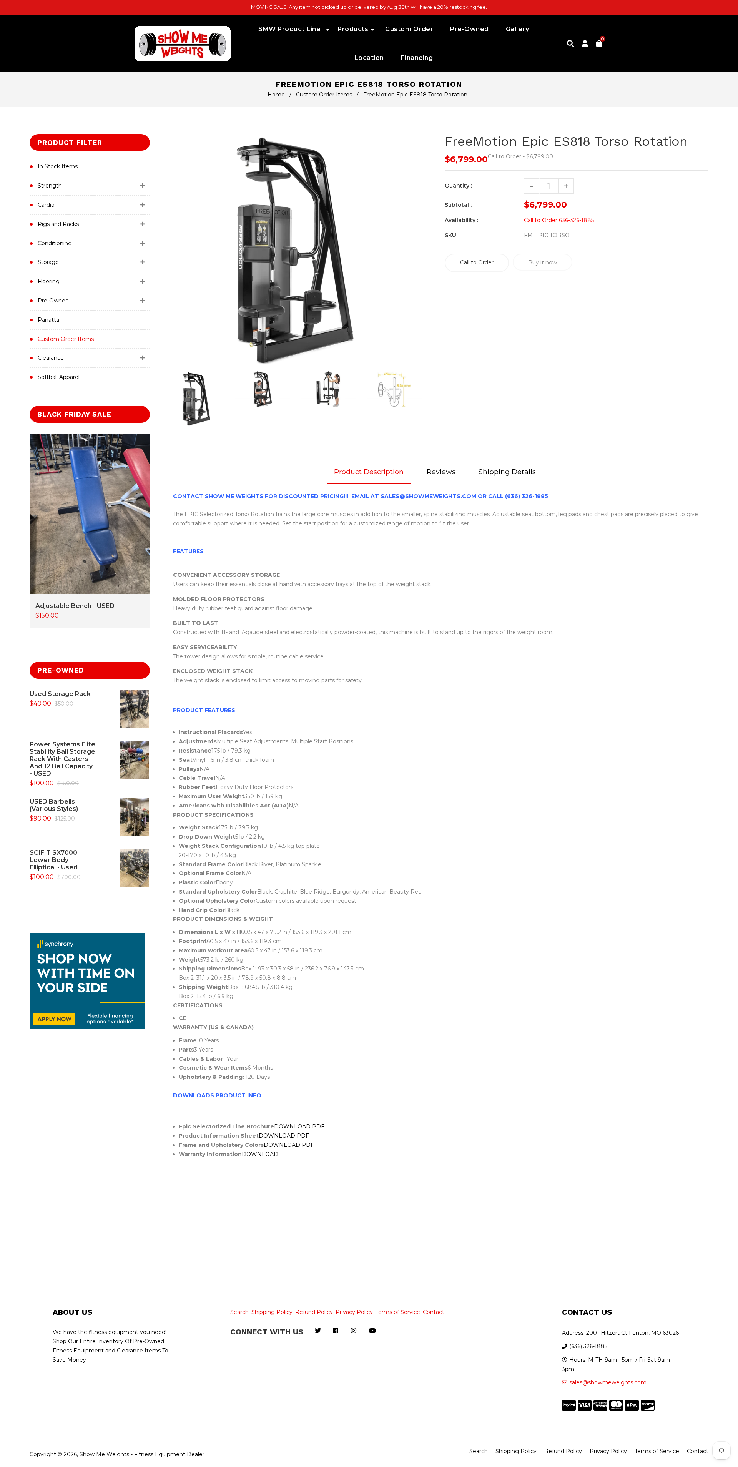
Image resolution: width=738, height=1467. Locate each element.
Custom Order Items (324, 94)
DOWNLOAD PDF (299, 1126)
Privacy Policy (354, 1312)
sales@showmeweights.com (608, 1382)
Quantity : (458, 185)
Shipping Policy (272, 1312)
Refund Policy (314, 1312)
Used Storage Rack (60, 694)
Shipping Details (507, 472)
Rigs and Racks (58, 224)
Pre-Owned (53, 300)
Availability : (461, 220)
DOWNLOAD (261, 1154)
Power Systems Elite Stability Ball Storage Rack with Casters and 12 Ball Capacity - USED (62, 759)
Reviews (441, 472)
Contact (433, 1312)
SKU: (451, 235)
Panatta (48, 319)
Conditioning (55, 243)
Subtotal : (458, 204)
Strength (50, 185)
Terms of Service (398, 1312)
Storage (48, 262)
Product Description (369, 472)
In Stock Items (58, 166)
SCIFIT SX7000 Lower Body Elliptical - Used (54, 860)
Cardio (46, 204)
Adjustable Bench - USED (75, 606)
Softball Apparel (59, 377)
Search (239, 1312)
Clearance (51, 357)
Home (276, 94)
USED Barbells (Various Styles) (54, 805)
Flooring (49, 281)
